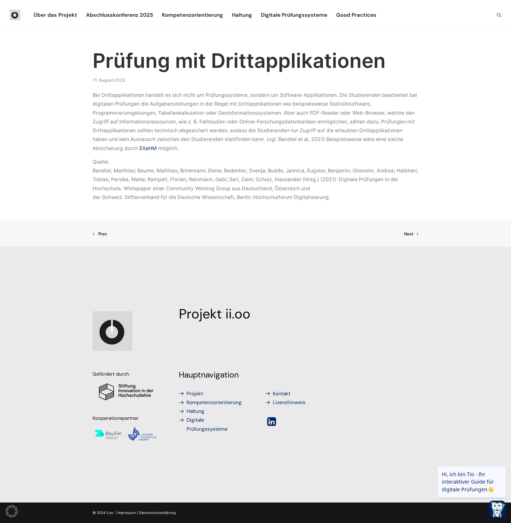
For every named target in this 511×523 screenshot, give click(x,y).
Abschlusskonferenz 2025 (119, 14)
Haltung (242, 14)
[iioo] (15, 15)
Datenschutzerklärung (157, 512)
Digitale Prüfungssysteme (294, 14)
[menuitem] (55, 15)
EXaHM (148, 148)
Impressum (127, 512)
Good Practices (356, 14)
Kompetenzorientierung (192, 14)
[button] (499, 15)
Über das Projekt (55, 14)
